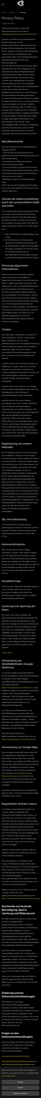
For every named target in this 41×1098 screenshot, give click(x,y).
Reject (20, 1087)
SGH (23, 89)
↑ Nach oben (7, 653)
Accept (20, 1082)
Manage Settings (20, 1093)
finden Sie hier (16, 796)
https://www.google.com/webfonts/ (16, 688)
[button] (3, 4)
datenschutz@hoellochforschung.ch (16, 1056)
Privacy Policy (10, 1076)
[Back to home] (20, 4)
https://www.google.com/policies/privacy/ (19, 739)
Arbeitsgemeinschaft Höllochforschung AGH (19, 34)
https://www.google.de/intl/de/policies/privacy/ (21, 898)
